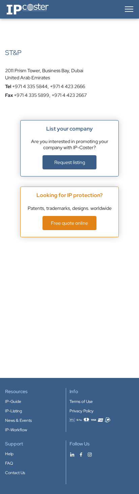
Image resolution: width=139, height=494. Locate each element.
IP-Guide (13, 401)
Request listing (69, 162)
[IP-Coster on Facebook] (81, 454)
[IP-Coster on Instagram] (89, 454)
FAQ (9, 463)
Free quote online (69, 223)
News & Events (18, 420)
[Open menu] (128, 9)
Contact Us (15, 472)
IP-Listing (13, 411)
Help (9, 454)
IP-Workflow (16, 430)
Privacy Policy (81, 411)
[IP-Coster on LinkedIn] (72, 454)
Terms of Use (81, 401)
